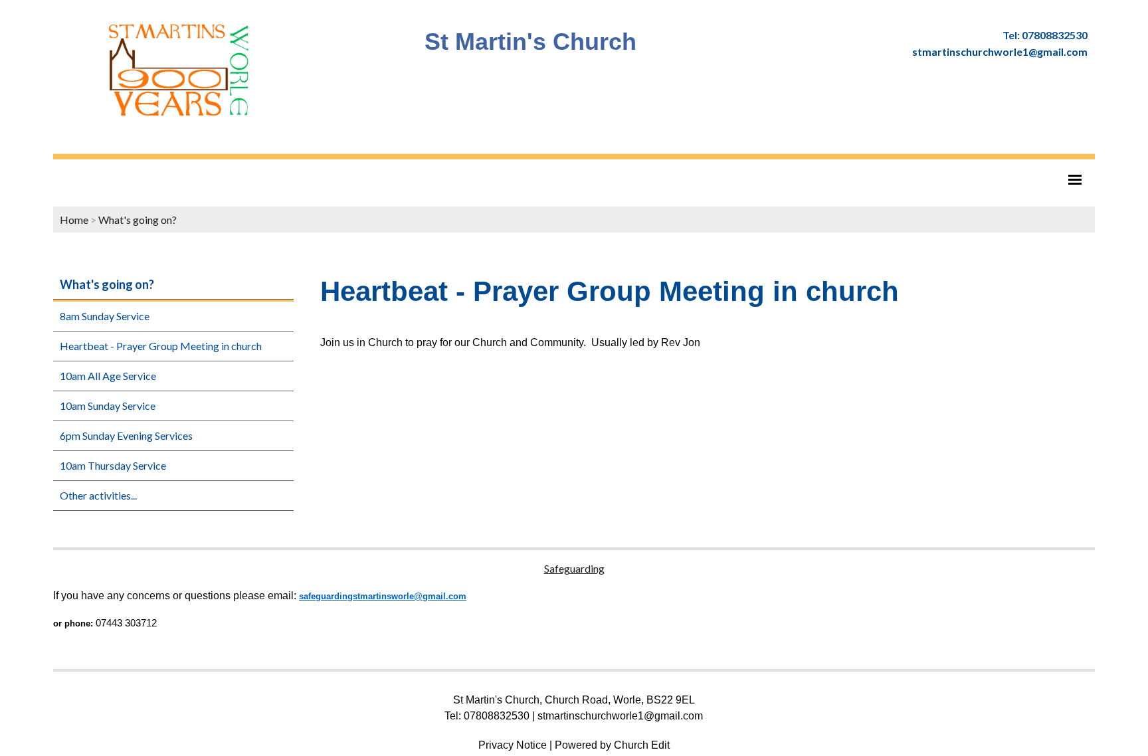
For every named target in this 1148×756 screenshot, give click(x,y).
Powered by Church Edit (612, 745)
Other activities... (98, 495)
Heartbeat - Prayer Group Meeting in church (161, 345)
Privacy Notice (512, 745)
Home (74, 219)
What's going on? (137, 219)
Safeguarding (574, 568)
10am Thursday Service (113, 465)
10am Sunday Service (107, 405)
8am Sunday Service (104, 316)
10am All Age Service (108, 375)
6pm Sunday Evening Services (126, 435)
